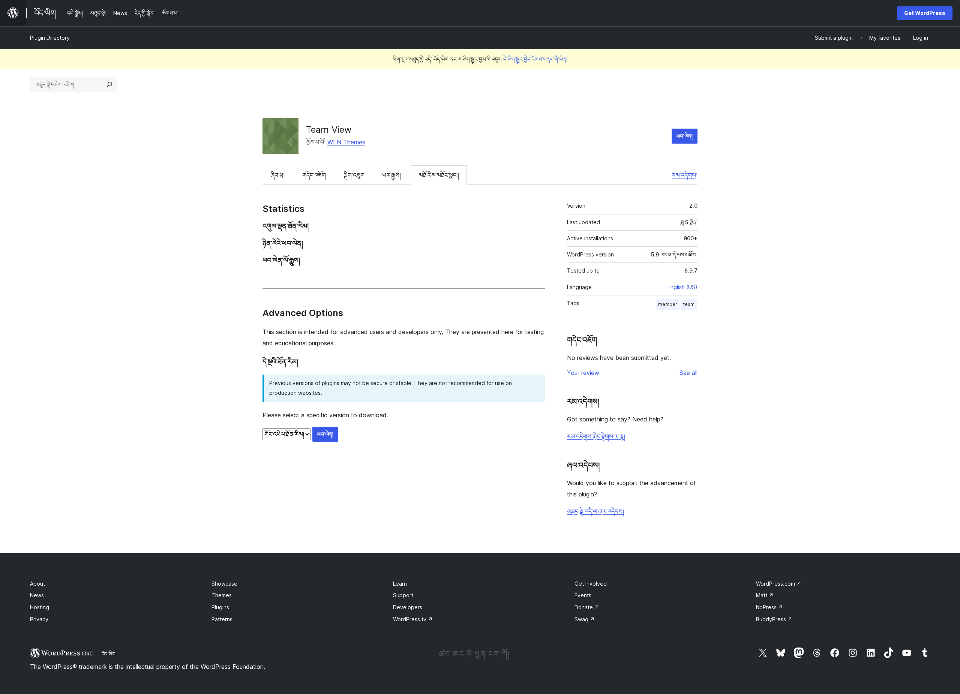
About (37, 583)
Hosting (39, 607)
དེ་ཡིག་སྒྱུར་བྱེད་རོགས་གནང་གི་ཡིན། (535, 59)
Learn (400, 583)
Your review (583, 372)
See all (689, 372)
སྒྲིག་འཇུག (354, 175)
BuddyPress (774, 619)
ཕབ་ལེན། (684, 136)
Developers (407, 607)
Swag (584, 619)
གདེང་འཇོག (314, 175)
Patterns (222, 619)
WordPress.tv (413, 619)
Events (582, 595)
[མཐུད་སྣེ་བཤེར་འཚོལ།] (109, 84)
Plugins (220, 607)
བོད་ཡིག (109, 654)
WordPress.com (778, 583)
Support (403, 595)
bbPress (769, 607)
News (37, 595)
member (667, 304)
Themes (222, 595)
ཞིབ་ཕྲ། (277, 175)
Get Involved (590, 583)
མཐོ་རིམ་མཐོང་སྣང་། (438, 175)
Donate (586, 607)
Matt (765, 595)
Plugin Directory (50, 37)
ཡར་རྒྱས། (391, 175)
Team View (329, 129)
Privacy (39, 619)
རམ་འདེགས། (685, 175)
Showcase (224, 583)
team (688, 304)
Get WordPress (924, 13)
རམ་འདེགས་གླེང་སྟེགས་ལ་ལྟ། (596, 436)
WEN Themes (346, 142)
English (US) (683, 287)
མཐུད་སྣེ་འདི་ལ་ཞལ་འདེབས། (595, 511)
